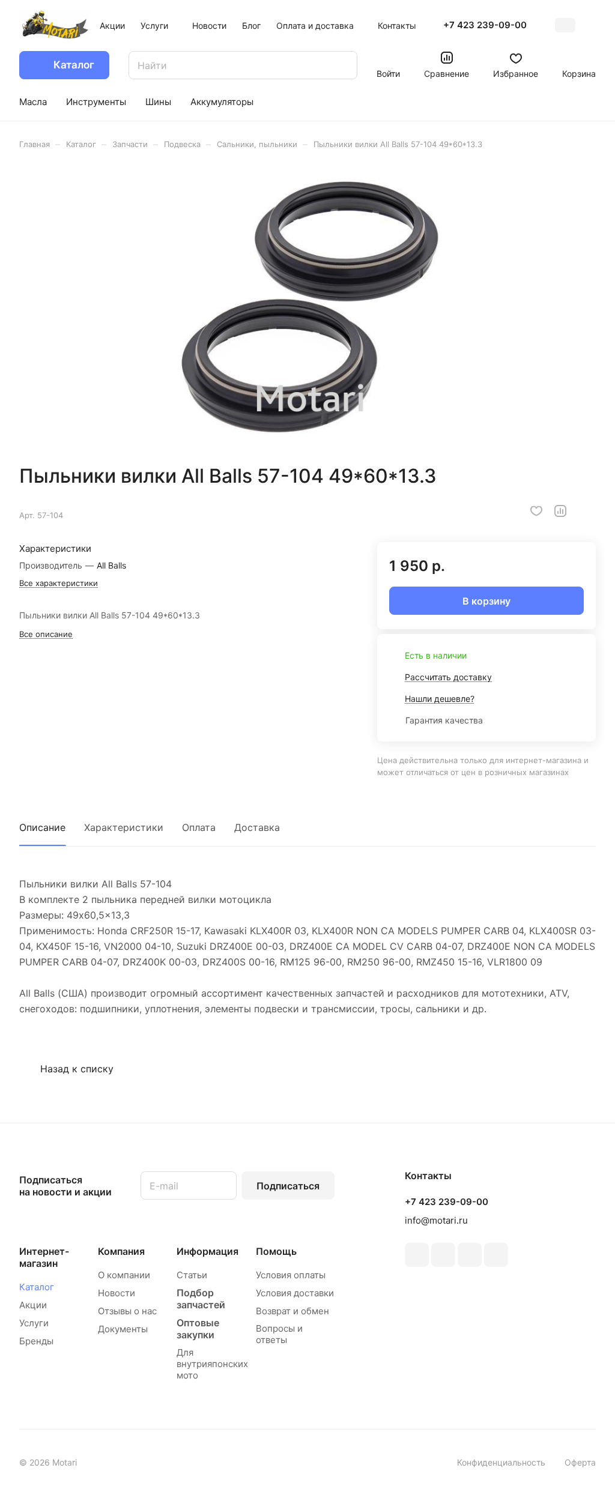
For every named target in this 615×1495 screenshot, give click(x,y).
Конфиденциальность (501, 1462)
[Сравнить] (560, 511)
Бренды (36, 1341)
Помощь (276, 1251)
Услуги (34, 1323)
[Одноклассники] (443, 1255)
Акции (33, 1305)
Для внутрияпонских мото (212, 1364)
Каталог (36, 1287)
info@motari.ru (436, 1220)
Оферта (580, 1462)
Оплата (199, 827)
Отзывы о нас (127, 1311)
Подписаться (288, 1186)
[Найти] (342, 65)
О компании (124, 1275)
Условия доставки (295, 1293)
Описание (42, 827)
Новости (116, 1293)
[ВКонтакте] (417, 1255)
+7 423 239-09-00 (485, 25)
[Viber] (470, 1255)
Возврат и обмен (292, 1311)
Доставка (257, 827)
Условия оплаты (291, 1275)
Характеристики (123, 827)
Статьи (192, 1275)
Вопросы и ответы (279, 1334)
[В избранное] (536, 511)
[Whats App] (496, 1255)
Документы (123, 1329)
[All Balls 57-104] (307, 307)
